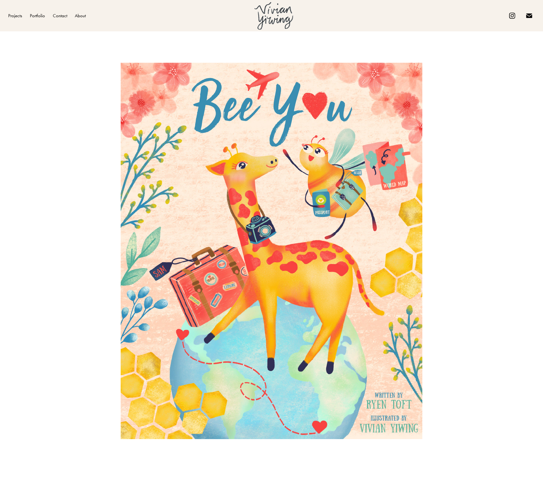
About (80, 16)
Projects (15, 16)
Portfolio (37, 16)
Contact (60, 16)
